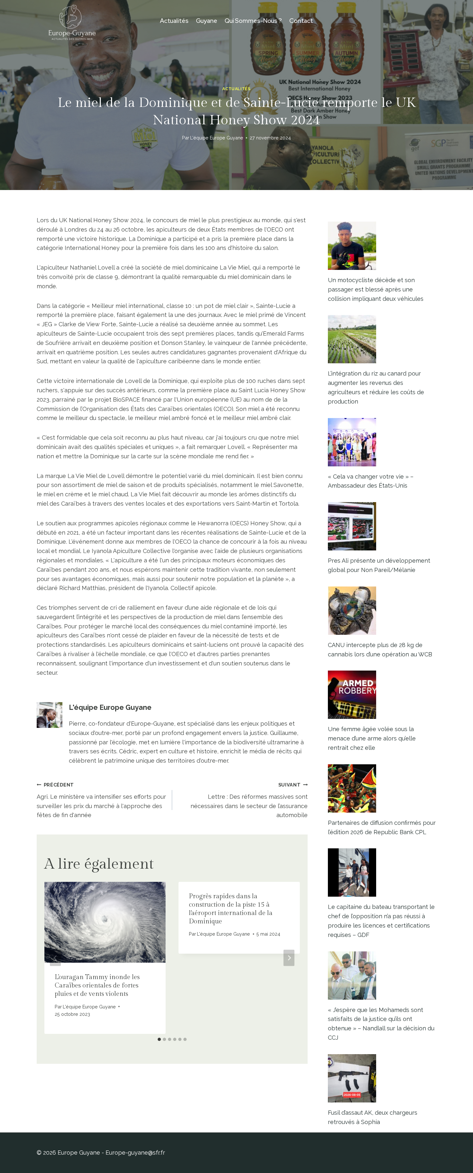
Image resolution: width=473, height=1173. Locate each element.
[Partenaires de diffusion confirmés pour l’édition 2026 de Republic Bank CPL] (382, 788)
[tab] (159, 1039)
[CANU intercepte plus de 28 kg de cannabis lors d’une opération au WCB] (382, 610)
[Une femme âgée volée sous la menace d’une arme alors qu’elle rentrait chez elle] (382, 695)
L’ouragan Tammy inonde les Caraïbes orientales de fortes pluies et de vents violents (97, 985)
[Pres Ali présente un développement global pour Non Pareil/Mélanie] (382, 526)
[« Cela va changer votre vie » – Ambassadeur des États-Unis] (382, 442)
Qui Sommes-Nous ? (253, 21)
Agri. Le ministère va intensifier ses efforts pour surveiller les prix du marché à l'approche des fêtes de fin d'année (101, 800)
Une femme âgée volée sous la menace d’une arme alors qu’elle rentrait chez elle (372, 738)
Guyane (206, 21)
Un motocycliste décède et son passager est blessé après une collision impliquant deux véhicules (375, 289)
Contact (301, 21)
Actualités (174, 21)
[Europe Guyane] (72, 21)
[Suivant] (288, 957)
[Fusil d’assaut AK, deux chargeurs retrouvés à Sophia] (382, 1078)
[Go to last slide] (55, 957)
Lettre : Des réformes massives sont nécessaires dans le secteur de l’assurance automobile (249, 800)
